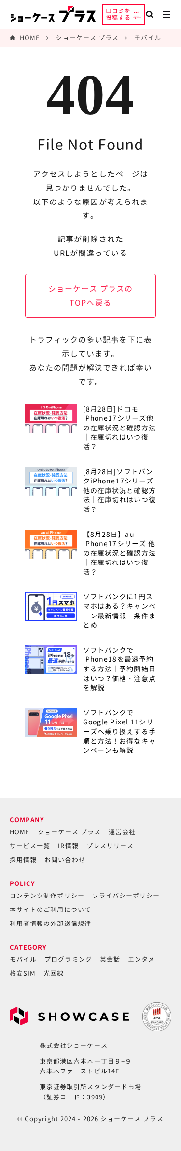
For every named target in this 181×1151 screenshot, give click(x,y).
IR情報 (68, 846)
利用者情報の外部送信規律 (50, 923)
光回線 (53, 973)
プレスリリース (110, 846)
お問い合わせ (64, 860)
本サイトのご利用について (50, 909)
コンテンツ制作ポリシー (47, 895)
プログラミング (68, 959)
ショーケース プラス (87, 37)
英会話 (110, 959)
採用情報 (23, 860)
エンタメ (141, 959)
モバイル (147, 37)
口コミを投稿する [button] (118, 14)
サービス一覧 (30, 846)
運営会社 (122, 832)
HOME (30, 37)
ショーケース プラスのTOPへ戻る (90, 295)
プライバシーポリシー (126, 895)
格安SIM (23, 973)
